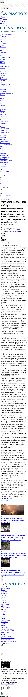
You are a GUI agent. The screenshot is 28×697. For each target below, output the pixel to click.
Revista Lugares (4, 157)
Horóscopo (3, 114)
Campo (2, 54)
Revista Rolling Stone (6, 161)
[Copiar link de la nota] (2, 238)
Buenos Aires (3, 72)
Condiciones (4, 684)
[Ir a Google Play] (5, 664)
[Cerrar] (25, 28)
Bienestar (2, 81)
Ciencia (2, 82)
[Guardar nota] (2, 234)
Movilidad (3, 59)
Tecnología (3, 113)
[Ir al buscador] (2, 10)
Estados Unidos (4, 66)
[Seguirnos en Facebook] (2, 645)
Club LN (4, 23)
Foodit (3, 21)
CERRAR (2, 1)
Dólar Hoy (3, 52)
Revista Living (4, 159)
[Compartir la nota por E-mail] (6, 240)
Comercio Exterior (5, 57)
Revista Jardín (4, 162)
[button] (14, 112)
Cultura (2, 77)
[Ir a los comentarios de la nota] (4, 234)
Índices (2, 61)
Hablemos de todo (5, 84)
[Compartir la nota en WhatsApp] (4, 236)
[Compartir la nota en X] (4, 240)
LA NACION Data (4, 43)
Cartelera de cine (5, 129)
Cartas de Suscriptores (6, 93)
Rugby (2, 100)
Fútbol (2, 98)
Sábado (2, 146)
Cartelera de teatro (5, 130)
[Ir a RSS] (2, 659)
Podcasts (2, 120)
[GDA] (5, 689)
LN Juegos (3, 109)
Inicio (3, 17)
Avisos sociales (4, 141)
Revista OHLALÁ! (4, 153)
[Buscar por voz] (25, 31)
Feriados (2, 116)
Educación (3, 75)
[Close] (2, 577)
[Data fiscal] (2, 694)
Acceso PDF (3, 136)
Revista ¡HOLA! (4, 155)
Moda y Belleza (4, 121)
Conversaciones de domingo (8, 145)
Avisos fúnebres (4, 139)
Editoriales (3, 89)
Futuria (2, 50)
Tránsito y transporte (6, 40)
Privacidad (11, 684)
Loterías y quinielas (5, 118)
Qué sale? (2, 127)
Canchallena (3, 104)
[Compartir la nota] (2, 236)
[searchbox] (13, 31)
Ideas (1, 148)
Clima (1, 41)
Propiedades (3, 56)
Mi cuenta (4, 26)
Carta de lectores (5, 143)
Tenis (1, 102)
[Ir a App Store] (5, 668)
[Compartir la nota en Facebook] (2, 240)
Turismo (2, 111)
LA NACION (4, 199)
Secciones (4, 19)
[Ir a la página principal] (14, 14)
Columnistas (3, 91)
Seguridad (3, 73)
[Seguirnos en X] (2, 650)
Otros (10, 199)
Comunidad (3, 79)
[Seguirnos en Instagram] (2, 655)
